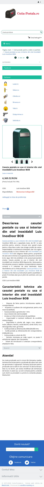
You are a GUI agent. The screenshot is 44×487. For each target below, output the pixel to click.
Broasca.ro (16, 102)
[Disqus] (22, 406)
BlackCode (5, 485)
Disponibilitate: (7, 192)
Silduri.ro (16, 90)
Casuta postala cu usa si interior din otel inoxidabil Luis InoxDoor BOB (22, 270)
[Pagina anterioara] (15, 57)
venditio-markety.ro (27, 485)
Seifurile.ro (16, 120)
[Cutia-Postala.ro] (22, 13)
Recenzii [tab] (6, 348)
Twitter (33, 462)
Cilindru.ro (16, 96)
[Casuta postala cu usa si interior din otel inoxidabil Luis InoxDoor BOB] (22, 141)
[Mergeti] (36, 449)
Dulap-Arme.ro (18, 114)
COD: (4, 188)
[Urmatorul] (27, 57)
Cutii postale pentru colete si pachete (27, 50)
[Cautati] (41, 32)
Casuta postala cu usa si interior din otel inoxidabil (20, 241)
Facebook (17, 462)
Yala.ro (15, 108)
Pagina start (7, 50)
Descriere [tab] (7, 217)
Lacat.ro (15, 84)
